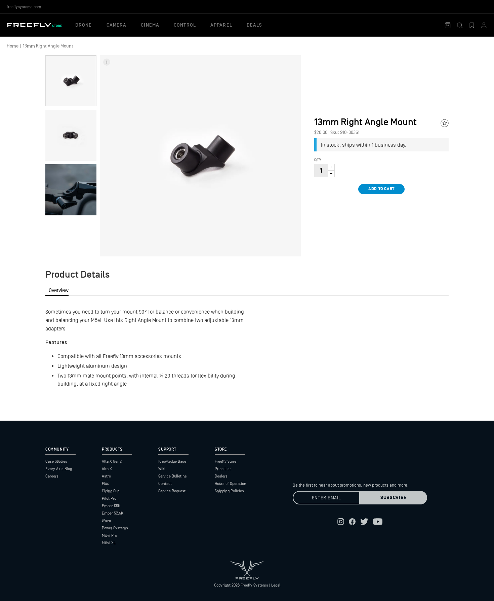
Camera (117, 25)
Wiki (161, 468)
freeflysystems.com (24, 6)
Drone (83, 25)
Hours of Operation (230, 483)
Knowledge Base (172, 461)
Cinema (150, 25)
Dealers (221, 476)
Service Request (172, 491)
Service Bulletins (172, 476)
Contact (165, 483)
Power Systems (115, 528)
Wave (106, 520)
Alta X (107, 468)
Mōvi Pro (109, 535)
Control (185, 25)
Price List (223, 468)
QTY (318, 160)
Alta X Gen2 (112, 461)
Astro (106, 476)
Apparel (221, 25)
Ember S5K (111, 505)
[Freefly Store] (34, 25)
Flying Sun (111, 491)
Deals (254, 25)
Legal (275, 585)
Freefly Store (225, 461)
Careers (51, 476)
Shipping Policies (229, 491)
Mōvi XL (109, 542)
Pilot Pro (109, 498)
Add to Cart (381, 188)
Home (12, 45)
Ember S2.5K (112, 513)
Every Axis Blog (58, 468)
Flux (105, 483)
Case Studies (56, 461)
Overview (59, 290)
